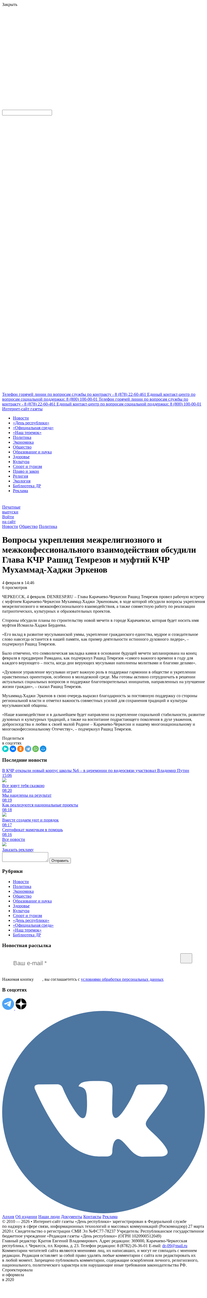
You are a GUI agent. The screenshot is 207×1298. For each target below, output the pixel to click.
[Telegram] (28, 749)
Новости (21, 418)
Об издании (26, 1216)
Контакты (92, 1216)
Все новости (13, 839)
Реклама (20, 490)
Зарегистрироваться (60, 41)
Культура (21, 461)
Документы (71, 1216)
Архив (8, 1216)
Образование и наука (32, 452)
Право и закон (26, 471)
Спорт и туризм (27, 466)
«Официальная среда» (33, 427)
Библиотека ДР (27, 486)
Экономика (23, 442)
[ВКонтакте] (13, 749)
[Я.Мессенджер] (5, 749)
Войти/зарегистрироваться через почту (111, 36)
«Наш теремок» (27, 432)
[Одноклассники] (20, 749)
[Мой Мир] (43, 749)
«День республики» (31, 423)
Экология (21, 481)
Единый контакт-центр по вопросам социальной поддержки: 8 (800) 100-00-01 (129, 404)
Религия (20, 476)
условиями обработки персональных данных (122, 979)
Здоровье (21, 456)
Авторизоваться (119, 68)
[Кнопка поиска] (6, 107)
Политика (22, 437)
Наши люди (49, 1216)
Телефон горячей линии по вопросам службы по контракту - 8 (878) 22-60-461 (74, 394)
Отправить (60, 861)
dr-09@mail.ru (174, 1245)
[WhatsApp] (35, 749)
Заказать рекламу (18, 849)
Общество (22, 447)
